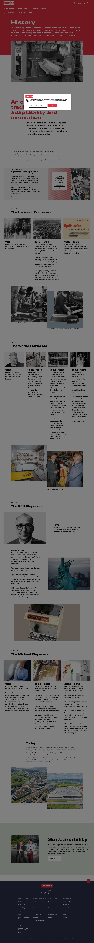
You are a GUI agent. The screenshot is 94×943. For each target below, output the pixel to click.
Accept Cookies (52, 105)
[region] (47, 102)
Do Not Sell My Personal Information (38, 105)
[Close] (69, 96)
